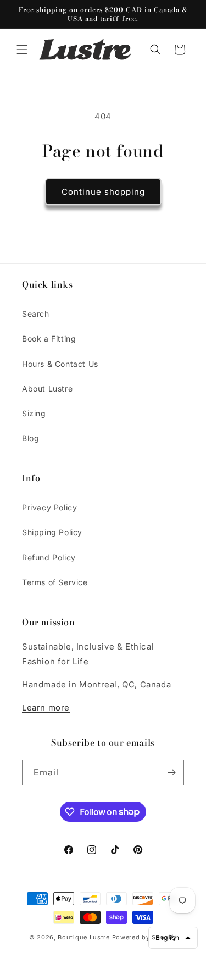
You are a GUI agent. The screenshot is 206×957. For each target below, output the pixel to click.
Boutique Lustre (84, 937)
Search (35, 313)
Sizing (34, 413)
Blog (30, 438)
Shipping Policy (52, 532)
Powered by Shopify (144, 937)
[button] (22, 49)
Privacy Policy (49, 507)
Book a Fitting (49, 338)
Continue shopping (103, 191)
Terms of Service (55, 582)
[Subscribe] (171, 772)
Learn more (46, 707)
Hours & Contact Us (60, 364)
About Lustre (47, 388)
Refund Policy (49, 557)
